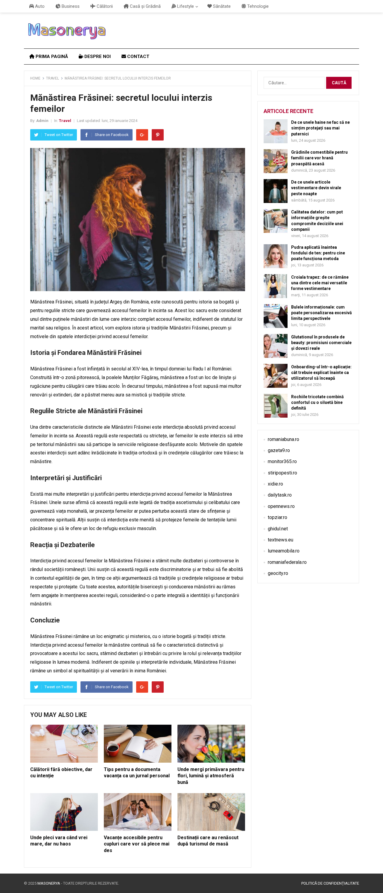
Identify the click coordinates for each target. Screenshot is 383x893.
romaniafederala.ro (287, 562)
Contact (137, 56)
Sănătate (221, 6)
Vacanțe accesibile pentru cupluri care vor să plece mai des (136, 844)
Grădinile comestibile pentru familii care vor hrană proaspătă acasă (319, 158)
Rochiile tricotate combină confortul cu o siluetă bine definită (317, 402)
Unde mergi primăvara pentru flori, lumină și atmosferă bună (210, 776)
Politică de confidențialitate (330, 883)
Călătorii (104, 6)
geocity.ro (278, 573)
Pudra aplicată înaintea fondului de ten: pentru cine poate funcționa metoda (318, 253)
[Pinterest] (158, 135)
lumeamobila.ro (284, 551)
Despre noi (97, 56)
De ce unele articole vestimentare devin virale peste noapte (316, 188)
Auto (39, 6)
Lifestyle (185, 6)
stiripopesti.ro (282, 473)
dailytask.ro (280, 495)
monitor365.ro (282, 461)
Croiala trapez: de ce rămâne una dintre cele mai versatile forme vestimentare (320, 283)
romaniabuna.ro (283, 439)
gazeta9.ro (279, 450)
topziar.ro (277, 517)
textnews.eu (280, 540)
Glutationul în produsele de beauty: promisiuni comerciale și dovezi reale (321, 343)
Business (70, 6)
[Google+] (142, 135)
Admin (42, 120)
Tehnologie (257, 6)
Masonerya (48, 883)
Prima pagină (51, 56)
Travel (52, 78)
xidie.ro (275, 484)
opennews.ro (281, 506)
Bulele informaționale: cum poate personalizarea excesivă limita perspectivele (321, 313)
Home (35, 78)
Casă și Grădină (145, 6)
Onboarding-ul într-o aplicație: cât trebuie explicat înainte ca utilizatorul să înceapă (321, 372)
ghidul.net (278, 529)
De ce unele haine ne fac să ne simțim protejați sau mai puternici (320, 128)
